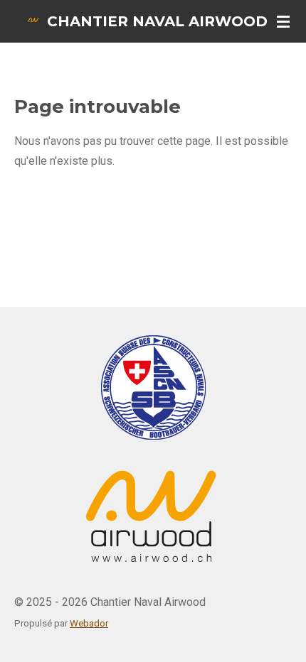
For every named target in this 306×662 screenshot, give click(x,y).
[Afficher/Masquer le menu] (283, 21)
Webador (89, 623)
